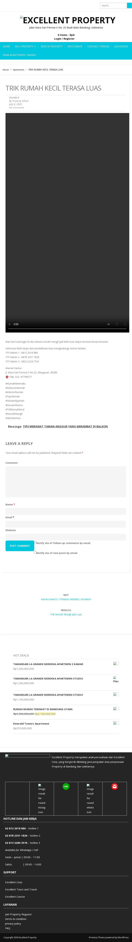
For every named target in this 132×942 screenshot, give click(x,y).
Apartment (18, 69)
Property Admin (20, 100)
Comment (12, 462)
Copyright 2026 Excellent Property (19, 937)
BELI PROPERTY (24, 46)
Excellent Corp (13, 882)
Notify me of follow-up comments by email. (63, 543)
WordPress (123, 937)
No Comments (16, 107)
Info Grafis (75, 46)
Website (11, 530)
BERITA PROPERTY (51, 46)
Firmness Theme (97, 937)
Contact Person (98, 46)
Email (10, 517)
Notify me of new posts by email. (57, 553)
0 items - (66, 35)
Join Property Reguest (18, 914)
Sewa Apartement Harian (19, 55)
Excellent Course (15, 896)
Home (6, 46)
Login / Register (64, 38)
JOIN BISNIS (121, 46)
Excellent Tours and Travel (21, 889)
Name (10, 504)
